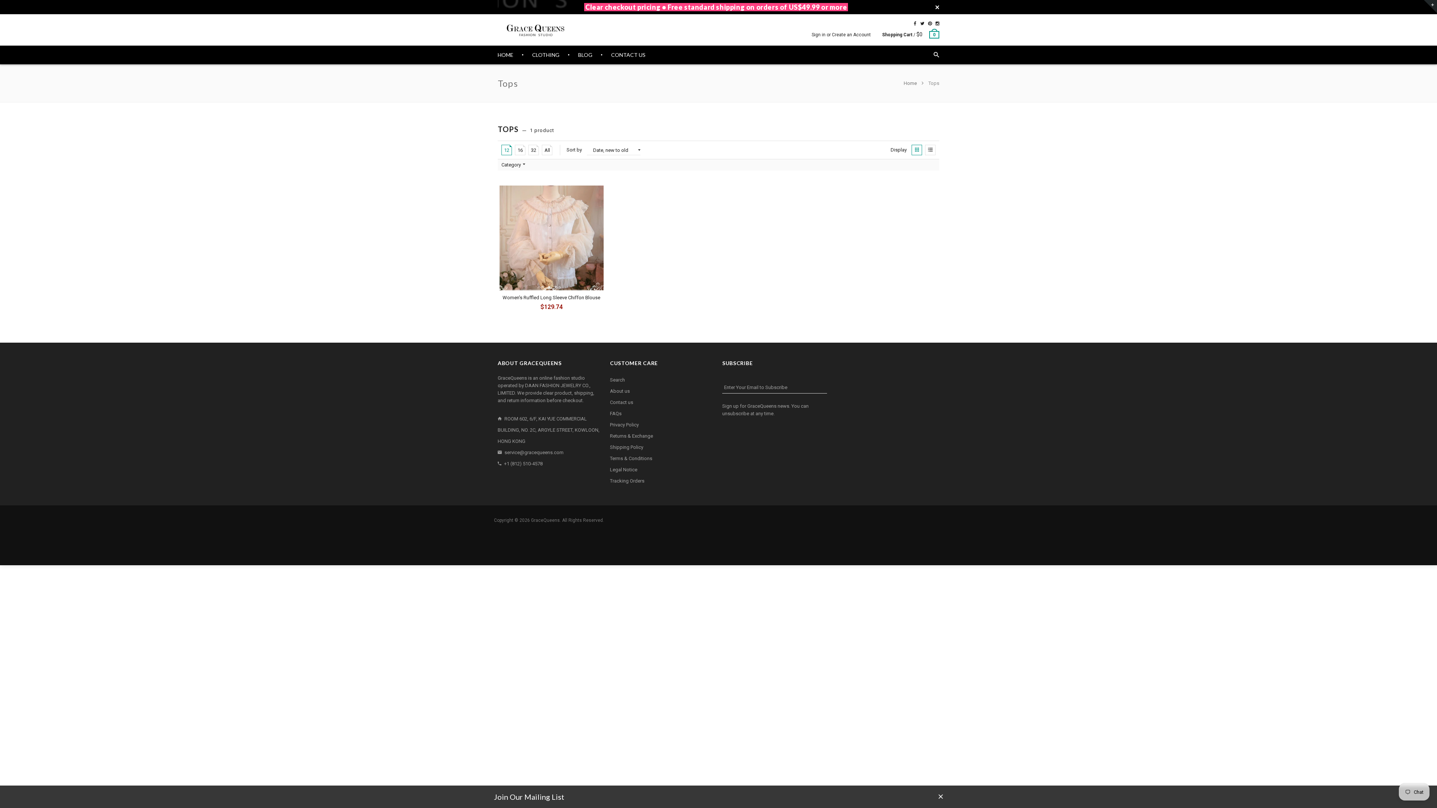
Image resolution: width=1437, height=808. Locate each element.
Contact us (621, 402)
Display (899, 150)
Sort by (574, 150)
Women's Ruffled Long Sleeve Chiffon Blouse (551, 297)
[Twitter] (922, 23)
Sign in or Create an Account (841, 34)
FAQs (616, 413)
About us (620, 391)
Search (617, 380)
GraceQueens (545, 520)
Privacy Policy (624, 425)
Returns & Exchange (631, 436)
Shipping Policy (626, 447)
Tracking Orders (627, 481)
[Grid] (917, 150)
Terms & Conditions (631, 458)
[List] (930, 150)
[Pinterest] (930, 23)
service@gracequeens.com (534, 452)
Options (553, 308)
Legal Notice (623, 469)
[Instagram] (937, 23)
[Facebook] (915, 23)
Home (911, 83)
